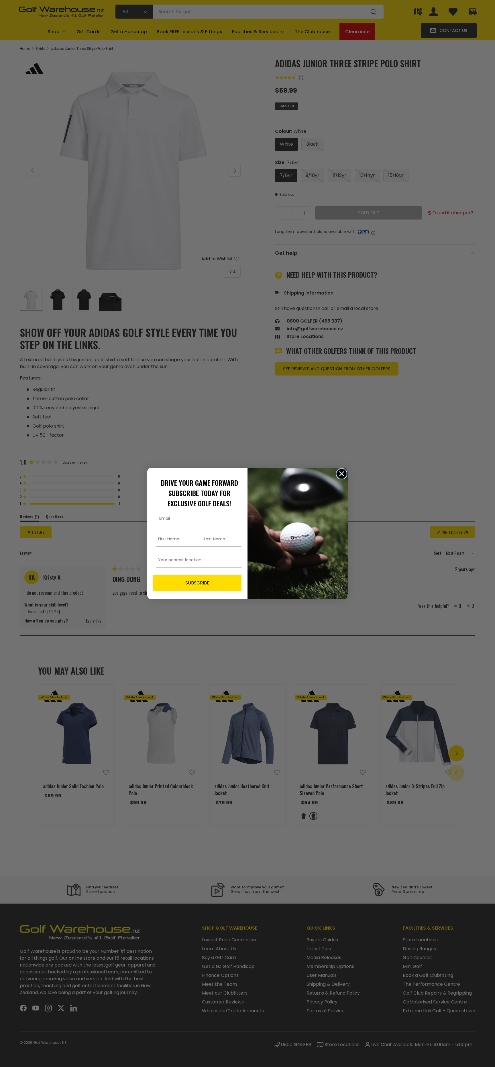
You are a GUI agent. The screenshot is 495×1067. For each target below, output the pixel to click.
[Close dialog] (342, 474)
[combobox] (195, 560)
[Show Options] (236, 560)
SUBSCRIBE (197, 583)
